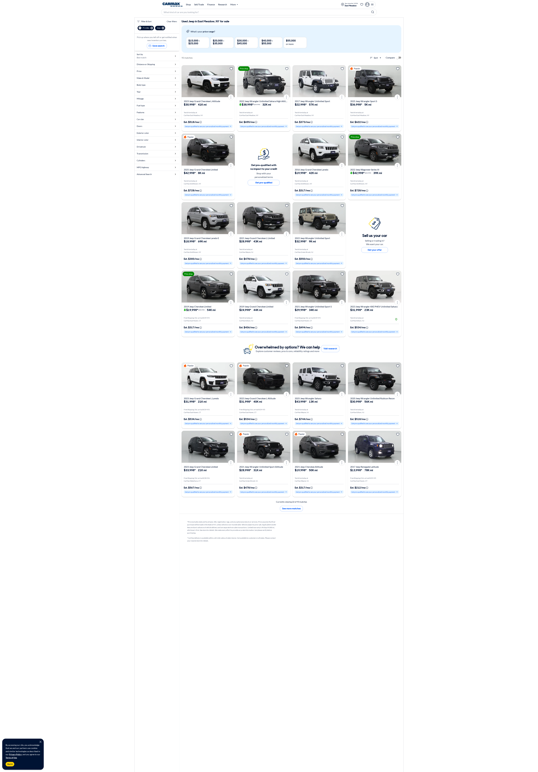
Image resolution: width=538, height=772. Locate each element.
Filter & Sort (146, 21)
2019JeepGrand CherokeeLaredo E (201, 238)
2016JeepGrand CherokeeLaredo (311, 169)
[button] (146, 28)
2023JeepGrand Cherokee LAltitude (202, 101)
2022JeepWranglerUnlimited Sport (312, 238)
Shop (188, 4)
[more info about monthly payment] (200, 122)
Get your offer (375, 249)
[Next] (232, 81)
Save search (158, 45)
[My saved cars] (362, 4)
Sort (376, 57)
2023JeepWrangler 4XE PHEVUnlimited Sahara (373, 306)
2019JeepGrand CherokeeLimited (256, 306)
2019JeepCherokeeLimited (197, 306)
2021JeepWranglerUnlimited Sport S (313, 306)
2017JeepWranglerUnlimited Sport (312, 101)
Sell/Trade (199, 4)
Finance (211, 4)
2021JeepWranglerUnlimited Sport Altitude (261, 466)
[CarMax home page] (173, 4)
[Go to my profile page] (370, 4)
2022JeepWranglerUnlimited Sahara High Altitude (264, 101)
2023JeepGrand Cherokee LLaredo (201, 398)
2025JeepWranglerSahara (308, 398)
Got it (10, 764)
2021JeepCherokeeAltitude (309, 466)
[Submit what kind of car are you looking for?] (373, 12)
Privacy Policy (15, 754)
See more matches (291, 508)
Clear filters (172, 21)
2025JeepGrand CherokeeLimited (201, 169)
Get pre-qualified (263, 182)
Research (222, 4)
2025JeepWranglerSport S (363, 101)
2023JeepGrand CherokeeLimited (201, 466)
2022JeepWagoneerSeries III (364, 169)
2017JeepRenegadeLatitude (364, 466)
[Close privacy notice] (40, 742)
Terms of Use (11, 757)
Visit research (330, 348)
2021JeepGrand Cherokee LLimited (257, 238)
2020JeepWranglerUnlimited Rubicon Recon (372, 398)
